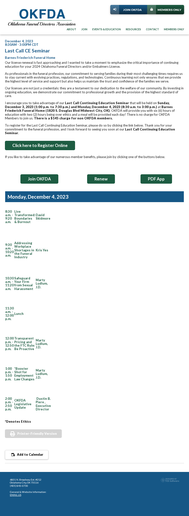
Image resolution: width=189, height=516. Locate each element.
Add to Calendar (29, 454)
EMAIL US (15, 494)
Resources (133, 29)
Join (84, 29)
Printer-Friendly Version (37, 433)
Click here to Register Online (40, 145)
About (71, 29)
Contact (152, 29)
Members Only (169, 9)
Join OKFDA (132, 9)
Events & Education (106, 29)
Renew (101, 178)
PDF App (156, 178)
